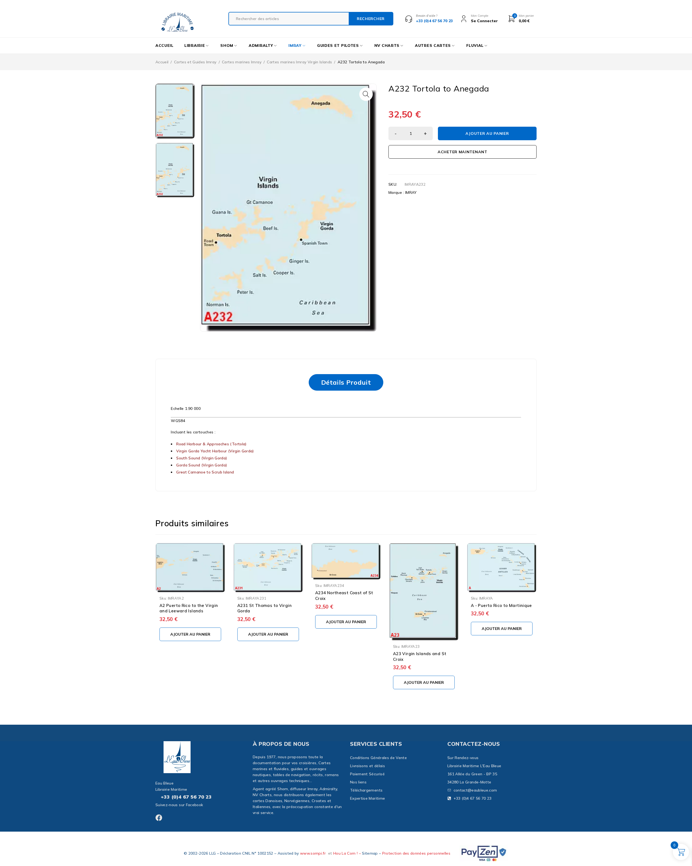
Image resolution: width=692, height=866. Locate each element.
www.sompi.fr (313, 853)
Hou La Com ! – (347, 853)
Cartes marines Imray (241, 62)
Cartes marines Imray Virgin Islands (299, 62)
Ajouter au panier (487, 133)
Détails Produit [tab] (346, 382)
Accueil (161, 62)
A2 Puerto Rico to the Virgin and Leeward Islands (188, 608)
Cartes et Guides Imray (195, 62)
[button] (366, 94)
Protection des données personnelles (416, 853)
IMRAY (411, 192)
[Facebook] (158, 817)
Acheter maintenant (462, 151)
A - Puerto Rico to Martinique (501, 605)
